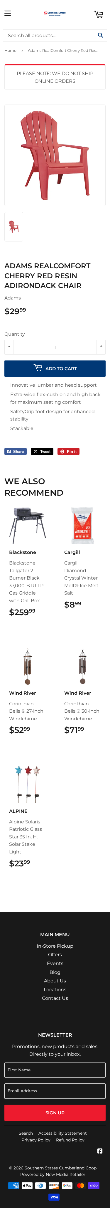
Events (55, 963)
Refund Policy (70, 1140)
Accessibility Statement (62, 1133)
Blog (55, 972)
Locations (55, 989)
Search (26, 1133)
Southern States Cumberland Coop (61, 1168)
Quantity (14, 334)
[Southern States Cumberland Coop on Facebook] (100, 1151)
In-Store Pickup (55, 946)
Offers (55, 954)
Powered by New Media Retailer (52, 1174)
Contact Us (55, 998)
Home (10, 50)
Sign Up (55, 1113)
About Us (55, 981)
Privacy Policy (35, 1140)
